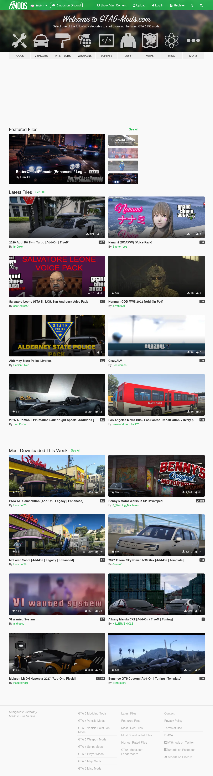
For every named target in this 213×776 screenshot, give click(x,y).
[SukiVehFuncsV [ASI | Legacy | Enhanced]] (123, 140)
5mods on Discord (179, 757)
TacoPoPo (19, 424)
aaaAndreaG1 (21, 306)
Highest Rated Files (134, 742)
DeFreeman (119, 365)
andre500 (18, 623)
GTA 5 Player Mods (91, 754)
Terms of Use (173, 728)
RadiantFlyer (20, 365)
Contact (169, 713)
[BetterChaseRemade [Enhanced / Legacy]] (123, 178)
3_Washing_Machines (126, 505)
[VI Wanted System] (123, 153)
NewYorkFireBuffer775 (126, 424)
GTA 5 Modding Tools (92, 713)
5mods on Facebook (181, 750)
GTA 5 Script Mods (90, 746)
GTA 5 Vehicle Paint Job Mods (94, 730)
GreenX (117, 564)
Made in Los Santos (22, 716)
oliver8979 (119, 306)
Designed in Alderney (23, 712)
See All (133, 129)
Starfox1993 (120, 246)
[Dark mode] (192, 5)
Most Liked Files (132, 728)
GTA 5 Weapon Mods (92, 739)
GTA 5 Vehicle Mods (91, 720)
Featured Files (130, 720)
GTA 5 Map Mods (89, 761)
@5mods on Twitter (180, 742)
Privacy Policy (173, 720)
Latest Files (128, 713)
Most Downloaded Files (136, 735)
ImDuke (18, 246)
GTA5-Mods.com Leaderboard (132, 752)
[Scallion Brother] (123, 166)
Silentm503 (119, 683)
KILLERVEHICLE (123, 623)
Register (179, 5)
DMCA (168, 735)
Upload (140, 5)
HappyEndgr (20, 683)
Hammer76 (19, 505)
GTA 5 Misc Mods (89, 768)
